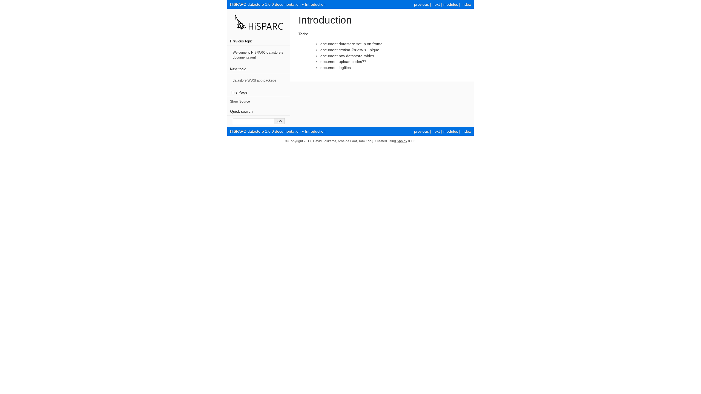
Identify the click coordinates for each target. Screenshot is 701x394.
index (466, 4)
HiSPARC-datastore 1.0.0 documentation (265, 4)
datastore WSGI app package (254, 80)
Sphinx (402, 141)
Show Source (240, 101)
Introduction (315, 4)
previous (421, 4)
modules (450, 4)
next (436, 4)
